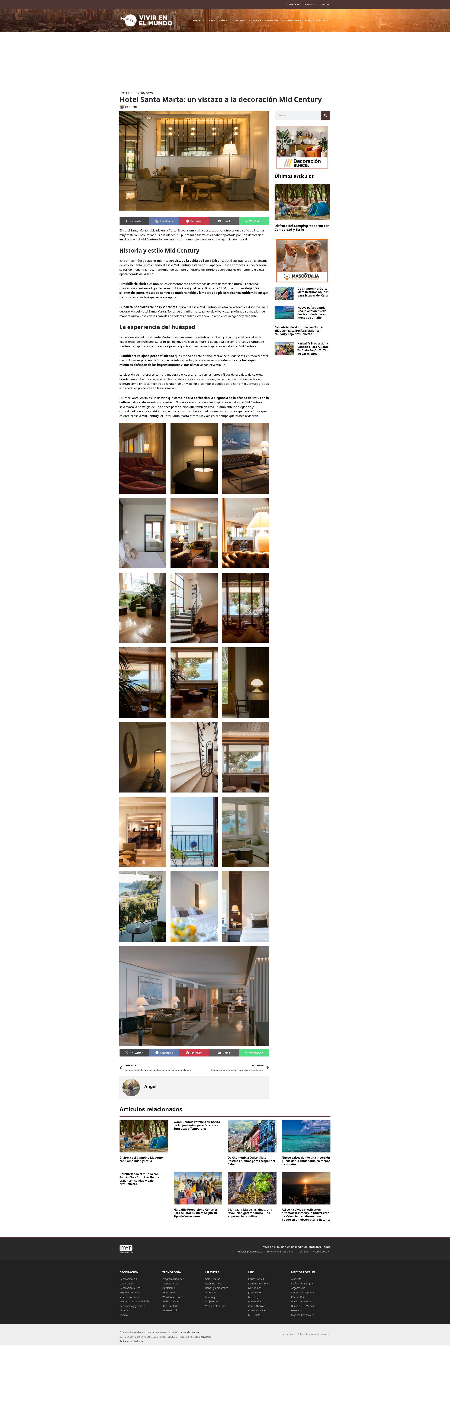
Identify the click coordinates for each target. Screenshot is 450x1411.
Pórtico (124, 1315)
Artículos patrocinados (249, 1251)
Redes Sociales (171, 1301)
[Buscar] (325, 115)
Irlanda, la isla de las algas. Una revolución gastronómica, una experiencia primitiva (250, 1213)
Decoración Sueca (130, 1288)
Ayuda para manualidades (135, 1301)
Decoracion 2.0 (128, 1279)
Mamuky (210, 1297)
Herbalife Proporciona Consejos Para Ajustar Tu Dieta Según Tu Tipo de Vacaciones (313, 349)
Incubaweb (169, 1292)
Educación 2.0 (256, 1279)
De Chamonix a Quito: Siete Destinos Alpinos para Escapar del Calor (313, 292)
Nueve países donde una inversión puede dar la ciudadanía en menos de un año (311, 313)
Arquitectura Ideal (130, 1292)
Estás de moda (214, 1283)
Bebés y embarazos (216, 1288)
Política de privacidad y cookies (313, 1334)
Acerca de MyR (321, 1251)
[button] (202, 20)
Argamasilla (298, 1288)
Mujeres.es (211, 1301)
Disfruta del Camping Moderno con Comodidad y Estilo (302, 228)
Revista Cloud (170, 1306)
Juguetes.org (255, 1292)
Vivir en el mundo (215, 1306)
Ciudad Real (298, 1297)
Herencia (296, 1310)
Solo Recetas (212, 1279)
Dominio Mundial (258, 1283)
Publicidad (310, 4)
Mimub (124, 1310)
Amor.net (210, 1292)
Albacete (296, 1279)
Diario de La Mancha (303, 1306)
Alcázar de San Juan (302, 1283)
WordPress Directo (173, 1297)
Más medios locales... (303, 1315)
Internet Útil (169, 1310)
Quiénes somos (294, 4)
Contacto (324, 4)
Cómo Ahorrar (256, 1306)
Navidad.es (254, 1288)
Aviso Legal (288, 1334)
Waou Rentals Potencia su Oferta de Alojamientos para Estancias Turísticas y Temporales (197, 1125)
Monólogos (254, 1297)
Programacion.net (173, 1279)
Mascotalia (254, 1301)
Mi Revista (254, 1315)
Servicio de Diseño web (280, 1251)
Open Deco (126, 1283)
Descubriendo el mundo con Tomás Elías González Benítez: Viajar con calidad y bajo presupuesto (299, 330)
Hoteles (126, 93)
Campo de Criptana (302, 1292)
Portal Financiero (258, 1310)
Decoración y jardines (132, 1306)
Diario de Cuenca (301, 1301)
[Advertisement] (225, 58)
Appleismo (168, 1288)
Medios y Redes (319, 1247)
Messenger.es (170, 1283)
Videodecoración (129, 1297)
